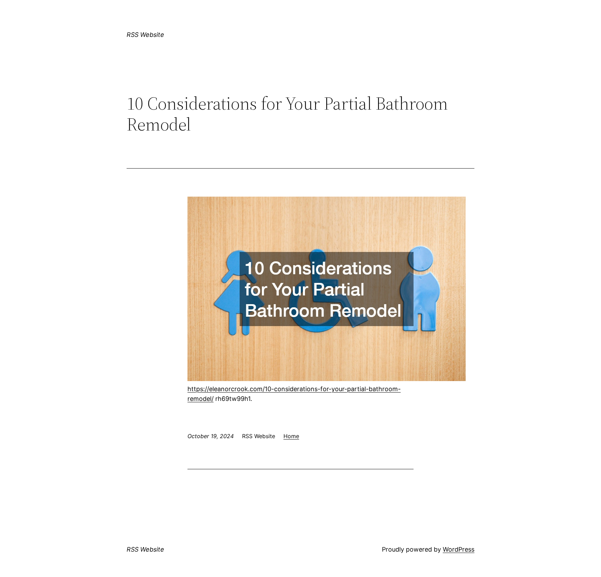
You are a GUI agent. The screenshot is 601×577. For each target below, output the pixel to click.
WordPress (458, 549)
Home (291, 436)
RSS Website (145, 34)
